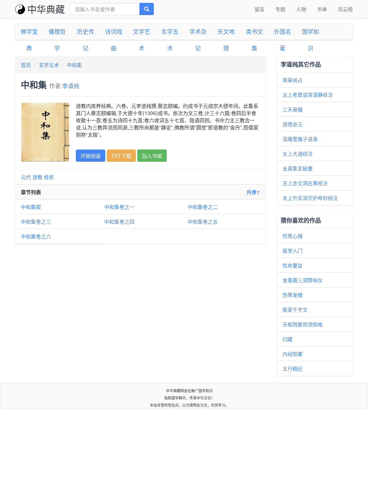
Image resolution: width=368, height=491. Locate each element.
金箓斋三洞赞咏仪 (302, 280)
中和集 (74, 64)
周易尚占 (292, 79)
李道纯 (70, 86)
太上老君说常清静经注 (307, 94)
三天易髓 (292, 109)
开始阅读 (90, 155)
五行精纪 (292, 368)
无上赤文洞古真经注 (305, 183)
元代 (26, 176)
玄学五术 (49, 64)
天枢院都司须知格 (302, 324)
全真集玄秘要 (297, 168)
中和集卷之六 (36, 236)
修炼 (49, 176)
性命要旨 (292, 265)
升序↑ (253, 192)
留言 (259, 9)
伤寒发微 (292, 294)
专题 (280, 9)
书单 (322, 9)
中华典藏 (46, 8)
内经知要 (292, 353)
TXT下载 (121, 155)
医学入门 (292, 250)
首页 (26, 64)
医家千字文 (295, 309)
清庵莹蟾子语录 (300, 138)
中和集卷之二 (203, 206)
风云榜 (345, 9)
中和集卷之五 (203, 221)
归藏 (287, 339)
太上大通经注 (297, 153)
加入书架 (152, 155)
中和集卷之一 (119, 206)
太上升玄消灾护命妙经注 (310, 197)
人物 (301, 9)
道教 (37, 176)
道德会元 (292, 124)
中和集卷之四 (119, 221)
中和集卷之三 (36, 221)
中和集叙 (31, 206)
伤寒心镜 (292, 235)
